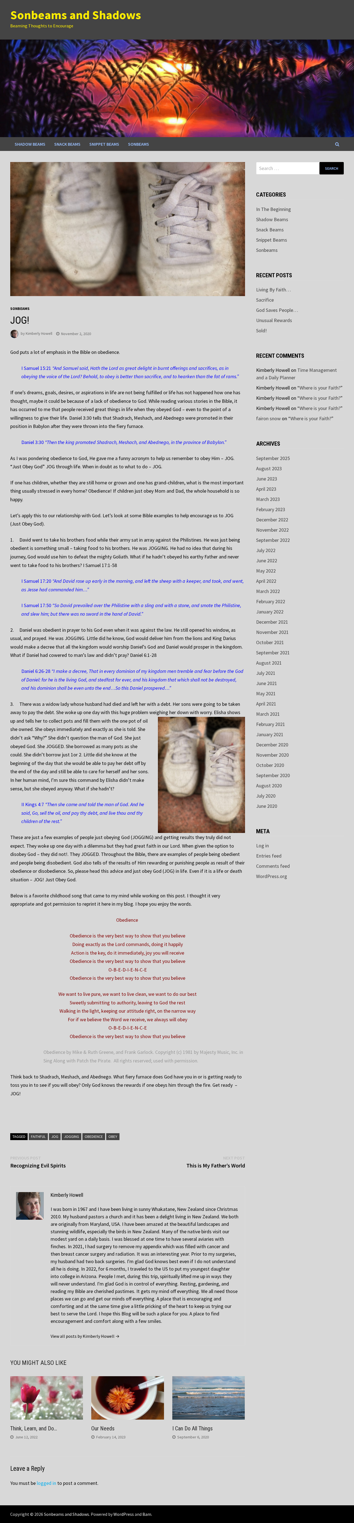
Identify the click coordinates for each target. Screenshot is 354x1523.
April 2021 (266, 704)
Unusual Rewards (274, 320)
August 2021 (269, 663)
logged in (46, 1483)
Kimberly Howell (39, 333)
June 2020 (266, 806)
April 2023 (266, 489)
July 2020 (265, 796)
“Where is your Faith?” (320, 388)
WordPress (123, 1514)
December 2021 (272, 622)
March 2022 (268, 591)
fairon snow (268, 418)
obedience (94, 1136)
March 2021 (268, 714)
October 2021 (270, 642)
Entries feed (269, 856)
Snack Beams (67, 144)
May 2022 (266, 571)
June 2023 (266, 479)
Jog (54, 1136)
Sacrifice (265, 300)
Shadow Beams (30, 144)
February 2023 (270, 509)
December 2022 (272, 519)
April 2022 (266, 581)
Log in (262, 845)
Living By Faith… (273, 289)
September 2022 (273, 540)
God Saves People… (277, 310)
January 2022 (269, 611)
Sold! (261, 330)
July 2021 (265, 673)
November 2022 (272, 530)
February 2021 (270, 724)
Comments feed (273, 866)
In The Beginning (273, 209)
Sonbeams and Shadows (75, 14)
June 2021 (266, 683)
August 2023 (269, 468)
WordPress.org (271, 876)
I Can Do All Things (192, 1428)
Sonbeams (138, 144)
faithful (38, 1136)
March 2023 (268, 499)
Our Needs (102, 1428)
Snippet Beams (104, 144)
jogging (71, 1136)
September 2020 (273, 775)
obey (112, 1136)
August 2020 (269, 785)
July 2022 (265, 550)
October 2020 (270, 765)
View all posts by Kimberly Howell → (85, 1336)
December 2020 (272, 744)
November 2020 (272, 755)
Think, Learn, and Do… (33, 1428)
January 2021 (269, 734)
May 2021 (266, 693)
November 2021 (272, 632)
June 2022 (266, 560)
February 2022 (270, 601)
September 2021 (273, 652)
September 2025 (273, 458)
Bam (146, 1514)
